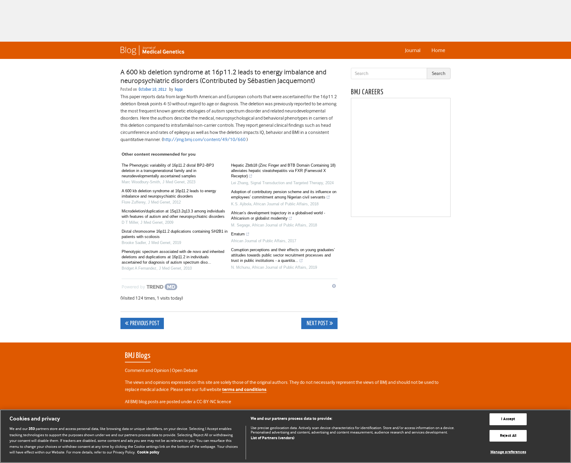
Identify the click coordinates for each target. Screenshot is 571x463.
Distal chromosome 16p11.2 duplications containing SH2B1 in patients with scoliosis (175, 234)
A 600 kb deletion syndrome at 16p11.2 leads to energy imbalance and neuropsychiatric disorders (169, 193)
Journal (413, 50)
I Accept (508, 419)
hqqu (179, 89)
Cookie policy (148, 452)
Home (438, 50)
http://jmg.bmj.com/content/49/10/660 (204, 139)
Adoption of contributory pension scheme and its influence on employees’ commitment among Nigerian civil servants (283, 194)
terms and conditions (244, 389)
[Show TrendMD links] (334, 286)
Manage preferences (508, 452)
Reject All (508, 436)
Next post (317, 323)
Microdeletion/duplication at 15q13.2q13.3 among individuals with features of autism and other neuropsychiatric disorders (173, 214)
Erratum (238, 234)
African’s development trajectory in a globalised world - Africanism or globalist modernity (278, 215)
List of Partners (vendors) (272, 438)
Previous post (144, 323)
